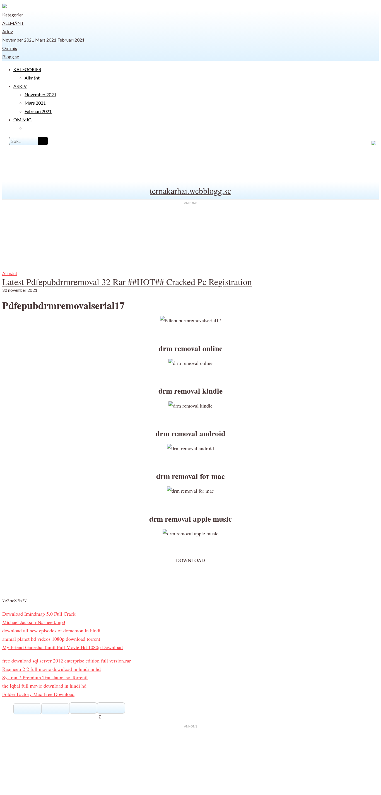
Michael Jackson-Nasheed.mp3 (33, 622)
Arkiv (7, 31)
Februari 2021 (71, 39)
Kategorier (12, 14)
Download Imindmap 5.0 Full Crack (39, 613)
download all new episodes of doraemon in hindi (51, 630)
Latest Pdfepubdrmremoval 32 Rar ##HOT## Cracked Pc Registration (127, 282)
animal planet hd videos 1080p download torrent (51, 638)
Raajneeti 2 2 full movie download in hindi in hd (51, 669)
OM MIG (22, 119)
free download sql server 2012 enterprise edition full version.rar (66, 660)
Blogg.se (10, 56)
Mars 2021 (45, 39)
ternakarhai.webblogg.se (190, 190)
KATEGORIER (27, 69)
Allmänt (13, 23)
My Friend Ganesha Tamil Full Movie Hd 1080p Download (62, 647)
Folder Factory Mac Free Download (38, 694)
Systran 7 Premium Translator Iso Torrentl (45, 677)
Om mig (10, 48)
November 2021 (18, 39)
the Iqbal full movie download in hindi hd (44, 685)
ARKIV (20, 86)
